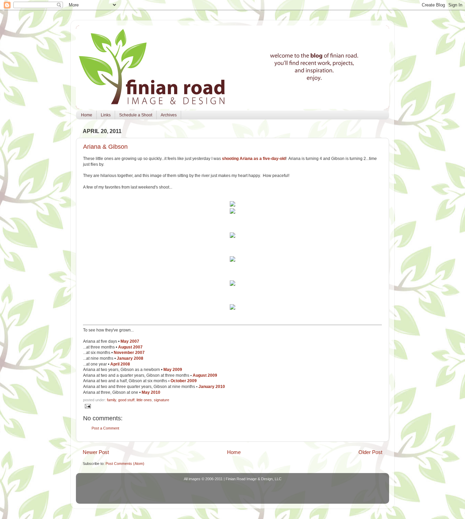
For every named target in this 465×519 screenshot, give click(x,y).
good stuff (126, 400)
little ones (144, 400)
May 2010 (151, 392)
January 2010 (211, 386)
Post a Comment (105, 428)
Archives (169, 115)
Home (86, 115)
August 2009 (205, 375)
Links (106, 115)
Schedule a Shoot (135, 115)
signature (161, 400)
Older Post (370, 452)
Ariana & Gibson (105, 146)
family (111, 400)
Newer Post (96, 452)
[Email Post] (87, 406)
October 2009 (184, 380)
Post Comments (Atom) (125, 463)
